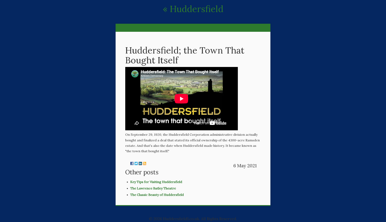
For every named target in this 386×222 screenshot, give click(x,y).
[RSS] (144, 163)
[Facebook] (131, 163)
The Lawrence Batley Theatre (153, 188)
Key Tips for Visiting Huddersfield (156, 182)
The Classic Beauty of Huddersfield (157, 195)
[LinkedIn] (140, 163)
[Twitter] (136, 163)
